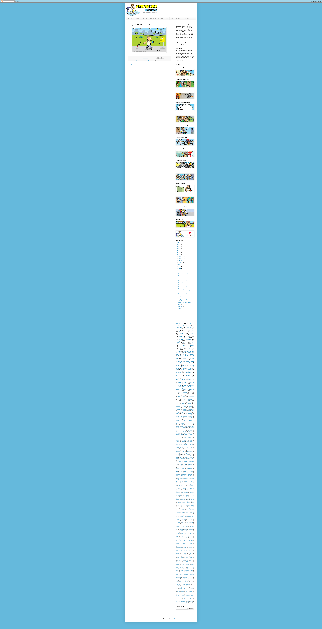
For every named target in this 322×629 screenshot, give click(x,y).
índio (184, 378)
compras (183, 421)
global (187, 560)
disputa (190, 431)
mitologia (186, 574)
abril (179, 272)
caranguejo (184, 440)
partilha (178, 585)
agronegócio (178, 522)
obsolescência (179, 376)
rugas (191, 594)
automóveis (178, 374)
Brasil (188, 336)
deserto (189, 403)
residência (188, 376)
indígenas (183, 498)
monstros (183, 575)
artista (187, 526)
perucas (192, 585)
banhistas (188, 428)
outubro (180, 260)
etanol (183, 556)
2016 (178, 317)
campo (184, 368)
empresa (179, 397)
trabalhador (178, 474)
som (191, 392)
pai (181, 582)
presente (187, 589)
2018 (178, 313)
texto (191, 598)
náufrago (190, 506)
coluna (192, 485)
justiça (193, 501)
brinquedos (178, 451)
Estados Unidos (183, 393)
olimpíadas (187, 581)
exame (187, 556)
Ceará (185, 516)
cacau (191, 482)
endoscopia (184, 553)
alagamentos (178, 372)
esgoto (181, 348)
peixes (177, 349)
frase (176, 558)
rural (188, 400)
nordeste (179, 506)
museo (186, 578)
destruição (178, 340)
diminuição (179, 489)
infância (192, 564)
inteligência (179, 565)
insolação (177, 499)
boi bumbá (186, 532)
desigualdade (185, 409)
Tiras (172, 18)
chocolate (180, 485)
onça (179, 399)
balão (190, 364)
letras (188, 568)
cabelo (187, 482)
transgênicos (189, 513)
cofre (189, 485)
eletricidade (189, 443)
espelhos (189, 491)
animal (192, 478)
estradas (178, 556)
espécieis (192, 554)
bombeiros (178, 533)
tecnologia (178, 351)
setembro (180, 262)
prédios (177, 358)
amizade (177, 523)
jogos (182, 568)
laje (185, 568)
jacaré (193, 567)
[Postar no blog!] (158, 58)
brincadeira (183, 533)
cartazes (177, 539)
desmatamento (183, 331)
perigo (177, 354)
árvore (177, 330)
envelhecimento (181, 491)
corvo (187, 544)
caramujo (185, 537)
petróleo (184, 419)
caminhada (189, 536)
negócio (186, 580)
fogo (193, 355)
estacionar (178, 433)
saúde (177, 328)
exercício (185, 462)
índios (190, 378)
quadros (190, 510)
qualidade (190, 412)
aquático (182, 526)
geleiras (183, 560)
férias (187, 495)
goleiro (187, 454)
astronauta (192, 526)
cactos (177, 536)
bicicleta (177, 530)
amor (182, 478)
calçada (190, 368)
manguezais (178, 465)
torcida (190, 472)
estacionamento (185, 492)
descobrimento (191, 488)
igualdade (185, 563)
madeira (188, 339)
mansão (177, 571)
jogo (189, 410)
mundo (187, 359)
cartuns (177, 414)
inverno (177, 567)
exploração (186, 397)
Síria (188, 519)
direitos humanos (179, 550)
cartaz (191, 537)
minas (177, 574)
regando (190, 416)
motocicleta (185, 577)
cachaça (191, 534)
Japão (185, 517)
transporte (178, 389)
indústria (180, 382)
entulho (190, 553)
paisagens (178, 584)
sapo (191, 434)
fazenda (177, 423)
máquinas (183, 467)
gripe (178, 496)
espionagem (178, 492)
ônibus (177, 476)
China (191, 436)
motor (191, 577)
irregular (192, 499)
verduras (186, 417)
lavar (177, 419)
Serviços (187, 18)
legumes (187, 414)
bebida (179, 383)
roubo (182, 426)
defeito (177, 453)
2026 (178, 242)
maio (179, 270)
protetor (178, 510)
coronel (183, 441)
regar (191, 424)
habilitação (187, 496)
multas (186, 424)
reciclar (182, 592)
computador (189, 421)
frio (182, 454)
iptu (193, 423)
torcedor (183, 513)
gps (193, 495)
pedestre (186, 374)
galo (193, 558)
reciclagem (178, 592)
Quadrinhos (179, 18)
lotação (182, 570)
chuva (192, 361)
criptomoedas (178, 546)
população (192, 445)
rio (183, 352)
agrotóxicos (191, 385)
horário (191, 561)
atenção (181, 481)
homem (180, 561)
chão (185, 485)
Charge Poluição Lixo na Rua (184, 286)
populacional (178, 509)
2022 (178, 250)
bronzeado (178, 438)
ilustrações (188, 362)
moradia (180, 357)
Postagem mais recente (134, 64)
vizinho (187, 381)
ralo (193, 395)
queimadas (184, 358)
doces (187, 551)
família (178, 454)
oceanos (189, 352)
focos (180, 362)
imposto (177, 455)
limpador (177, 570)
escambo (182, 554)
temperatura (191, 426)
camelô (183, 484)
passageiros (183, 585)
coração (177, 544)
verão (184, 389)
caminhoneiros (178, 537)
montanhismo (178, 577)
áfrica (191, 602)
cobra (185, 540)
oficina (181, 581)
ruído (177, 417)
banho (177, 529)
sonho (191, 471)
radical (187, 591)
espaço (187, 554)
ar (193, 337)
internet (185, 342)
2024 (178, 246)
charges (136, 60)
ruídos (177, 471)
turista (187, 599)
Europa (179, 517)
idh (180, 563)
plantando (178, 365)
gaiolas (189, 558)
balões (185, 364)
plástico (190, 508)
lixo (151, 60)
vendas (177, 475)
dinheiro (178, 337)
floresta (185, 330)
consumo (189, 366)
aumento (186, 481)
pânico (191, 447)
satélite (192, 595)
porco (185, 588)
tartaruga (192, 382)
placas (186, 508)
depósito (177, 488)
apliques (177, 526)
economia (177, 395)
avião (178, 527)
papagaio (177, 468)
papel (193, 584)
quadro (184, 510)
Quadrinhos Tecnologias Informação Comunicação (184, 289)
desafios (182, 443)
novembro (180, 258)
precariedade (181, 589)
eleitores (187, 489)
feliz (182, 557)
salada (183, 512)
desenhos (190, 399)
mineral (181, 574)
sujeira (188, 340)
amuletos (183, 523)
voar (176, 602)
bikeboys (182, 530)
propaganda (178, 406)
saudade (187, 512)
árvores (192, 335)
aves (193, 381)
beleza (185, 529)
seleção (192, 512)
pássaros (177, 416)
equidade (177, 554)
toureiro (183, 599)
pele (188, 585)
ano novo (190, 523)
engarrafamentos (179, 444)
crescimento (191, 461)
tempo (191, 448)
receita (191, 591)
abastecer (177, 520)
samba (183, 595)
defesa (192, 546)
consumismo (188, 372)
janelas (178, 568)
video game (183, 601)
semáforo (184, 406)
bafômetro (192, 481)
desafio (184, 547)
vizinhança (183, 475)
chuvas (179, 355)
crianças (179, 385)
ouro (192, 581)
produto (192, 589)
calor (180, 336)
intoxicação (183, 499)
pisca (181, 508)
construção (189, 451)
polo (176, 588)
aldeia (183, 522)
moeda (178, 505)
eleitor (191, 417)
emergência (186, 453)
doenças (186, 337)
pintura (186, 390)
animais (192, 333)
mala (192, 570)
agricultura (190, 419)
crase (191, 544)
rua (156, 60)
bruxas (177, 534)
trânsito (181, 339)
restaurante (178, 512)
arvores (177, 481)
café (182, 536)
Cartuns (138, 18)
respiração (187, 371)
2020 (178, 254)
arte (182, 413)
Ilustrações (153, 18)
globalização (188, 423)
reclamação (187, 592)
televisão (181, 417)
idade (177, 563)
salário (181, 471)
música (186, 383)
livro (178, 424)
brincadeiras (190, 533)
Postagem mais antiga (165, 64)
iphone (188, 567)
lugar (179, 412)
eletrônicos (186, 355)
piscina (187, 587)
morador (177, 434)
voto (178, 428)
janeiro (180, 308)
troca (176, 515)
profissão (192, 509)
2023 (178, 248)
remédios (177, 426)
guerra (184, 405)
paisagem (190, 582)
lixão (191, 414)
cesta (186, 539)
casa (177, 369)
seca (179, 392)
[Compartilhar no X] (160, 58)
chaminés (190, 420)
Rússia (190, 407)
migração (190, 433)
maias (187, 503)
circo (176, 540)
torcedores (178, 599)
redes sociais (183, 346)
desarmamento (183, 488)
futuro (181, 464)
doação (177, 551)
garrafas (182, 400)
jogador (184, 501)
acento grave (189, 520)
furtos (177, 464)
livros (193, 410)
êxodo (186, 436)
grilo (176, 561)
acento (183, 520)
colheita (185, 461)
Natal (184, 399)
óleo (184, 407)
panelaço (183, 584)
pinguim (178, 587)
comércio (180, 361)
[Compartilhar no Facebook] (161, 58)
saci (186, 448)
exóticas (192, 556)
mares (182, 571)
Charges (145, 18)
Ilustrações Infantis (163, 18)
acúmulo (182, 428)
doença (178, 410)
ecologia (188, 327)
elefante (177, 553)
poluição (153, 60)
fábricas (192, 351)
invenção (190, 565)
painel (185, 582)
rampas (177, 448)
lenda (184, 502)
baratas (181, 529)
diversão (190, 550)
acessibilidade (178, 437)
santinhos (188, 595)
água (192, 331)
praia (179, 352)
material (190, 571)
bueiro (183, 379)
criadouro (192, 358)
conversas (190, 543)
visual (177, 516)
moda (182, 424)
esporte (184, 410)
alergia (191, 522)
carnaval (190, 402)
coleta (183, 403)
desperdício (178, 405)
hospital (188, 375)
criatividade (185, 486)
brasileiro (190, 437)
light (192, 568)
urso (176, 393)
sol (191, 400)
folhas (182, 414)
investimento (182, 567)
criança (189, 386)
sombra (190, 406)
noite (180, 419)
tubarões (184, 474)
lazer (178, 502)
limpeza (189, 388)
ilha (191, 454)
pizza (192, 587)
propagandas (185, 447)
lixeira (181, 445)
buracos (181, 534)
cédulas (183, 546)
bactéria (187, 527)
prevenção (189, 468)
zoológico (190, 475)
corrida (182, 544)
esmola (177, 388)
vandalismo (190, 474)
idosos (178, 498)
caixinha (192, 460)
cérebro (188, 546)
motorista (180, 390)
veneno (192, 427)
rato (182, 448)
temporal (177, 402)
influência (187, 564)
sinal (176, 436)
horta (190, 405)
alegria (187, 522)
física (184, 433)
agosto (180, 264)
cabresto (184, 438)
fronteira (184, 558)
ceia (176, 485)
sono (186, 426)
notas (191, 580)
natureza (182, 333)
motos (192, 397)
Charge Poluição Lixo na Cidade (185, 293)
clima (191, 440)
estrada (191, 492)
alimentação (178, 364)
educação (148, 60)
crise (189, 348)
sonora (192, 383)
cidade (143, 60)
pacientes (177, 582)
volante (177, 450)
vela (191, 599)
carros (192, 342)
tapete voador (179, 598)
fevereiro (180, 306)
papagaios (188, 584)
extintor (192, 453)
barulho (182, 369)
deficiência (190, 430)
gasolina (182, 423)
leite (181, 502)
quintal (177, 381)
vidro (188, 601)
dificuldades (178, 431)
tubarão (180, 515)
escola (183, 395)
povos (183, 509)
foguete (179, 495)
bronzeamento (189, 413)
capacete (177, 440)
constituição (191, 389)
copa (178, 430)
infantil (177, 371)
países (177, 508)
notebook (184, 506)
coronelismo (189, 441)
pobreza (186, 445)
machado (187, 570)
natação (187, 505)
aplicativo (185, 479)
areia (191, 393)
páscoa (178, 591)
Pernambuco (178, 519)
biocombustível (189, 530)
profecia (187, 509)
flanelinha (186, 444)
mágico (191, 578)
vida (188, 458)
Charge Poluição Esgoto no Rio (185, 284)
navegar (192, 505)
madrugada (190, 464)
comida (177, 379)
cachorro (190, 438)
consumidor (178, 543)
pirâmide (183, 587)
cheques (191, 539)
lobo (193, 502)
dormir (191, 551)
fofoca (191, 557)
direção (184, 431)
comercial (177, 441)
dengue (186, 351)
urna (188, 427)
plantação (178, 368)
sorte (177, 472)
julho (179, 266)
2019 (178, 311)
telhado (185, 598)
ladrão (185, 464)
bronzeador (186, 460)
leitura (177, 445)
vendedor (177, 601)
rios (183, 594)
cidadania (140, 60)
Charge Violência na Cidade (184, 302)
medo (177, 457)
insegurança (190, 498)
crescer (178, 486)
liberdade (189, 502)
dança (191, 486)
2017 (178, 315)
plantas (185, 382)
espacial (179, 462)
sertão (177, 413)
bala (192, 527)
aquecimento (182, 335)
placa (191, 457)
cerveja (182, 539)
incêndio (180, 366)
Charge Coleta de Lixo (183, 292)
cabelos (186, 534)
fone (183, 495)
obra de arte (189, 467)
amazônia (190, 450)
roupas (187, 594)
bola (193, 428)
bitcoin (177, 532)
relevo (193, 592)
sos (181, 472)
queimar (192, 390)
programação (178, 469)
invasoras (185, 565)
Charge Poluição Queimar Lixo (185, 280)
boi (180, 532)
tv (191, 374)
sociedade (186, 471)
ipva (188, 499)
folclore (191, 444)
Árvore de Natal (185, 602)
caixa (184, 451)
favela (178, 557)
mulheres (182, 505)
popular (180, 588)
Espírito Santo (191, 516)
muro (182, 578)
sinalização (183, 458)
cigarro (177, 421)
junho (179, 268)
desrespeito (187, 328)
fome (189, 395)
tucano (181, 436)
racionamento (185, 469)
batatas (183, 482)
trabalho (185, 365)
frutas (192, 359)
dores (183, 489)
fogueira (177, 400)
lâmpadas (179, 503)
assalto (183, 396)
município (177, 578)
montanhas (190, 575)
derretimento (179, 547)
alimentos (186, 361)
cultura (177, 443)
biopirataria (184, 402)
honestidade (185, 561)
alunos (178, 478)
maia (183, 503)
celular (177, 342)
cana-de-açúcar (189, 484)
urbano (183, 427)
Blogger (174, 618)
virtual (191, 601)
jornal (189, 501)
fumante (190, 462)
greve (191, 560)
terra (182, 381)
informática (190, 455)
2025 (178, 244)
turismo (185, 515)
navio (181, 580)
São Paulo (184, 519)
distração (192, 409)
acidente (192, 458)
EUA (179, 396)
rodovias (187, 434)
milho (181, 457)
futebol (189, 379)
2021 (178, 252)
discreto (185, 550)
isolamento (179, 501)
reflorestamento (184, 416)
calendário (178, 484)
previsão (179, 447)
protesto (177, 458)
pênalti (182, 591)
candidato (177, 420)
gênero (181, 496)
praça (177, 589)
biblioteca (191, 529)
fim (176, 495)
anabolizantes (187, 478)
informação (183, 455)
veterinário (191, 515)
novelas (177, 581)
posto (182, 434)
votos (185, 385)
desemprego (180, 359)
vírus (180, 602)
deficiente (183, 430)
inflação (182, 564)
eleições (177, 375)
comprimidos (190, 540)
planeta (184, 325)
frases (180, 558)
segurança (185, 392)
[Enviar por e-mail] (157, 58)
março (179, 304)
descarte (189, 369)
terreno (178, 513)
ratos (191, 469)
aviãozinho (182, 527)
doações (182, 551)
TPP (192, 519)
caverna (183, 420)
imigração (177, 564)
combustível (178, 409)
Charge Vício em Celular (183, 282)
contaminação (191, 396)
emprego (178, 378)
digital (181, 453)
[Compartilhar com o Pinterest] (163, 58)
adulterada (179, 460)
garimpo (178, 560)
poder (183, 468)
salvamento (178, 595)
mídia (177, 580)
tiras (180, 343)
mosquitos (191, 354)
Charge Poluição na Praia (184, 273)
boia (191, 532)
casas (177, 403)
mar (193, 346)
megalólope (191, 465)
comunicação (181, 386)
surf (185, 472)
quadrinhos (188, 357)
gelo (183, 388)
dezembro (180, 256)
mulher (178, 467)
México (190, 517)
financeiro (186, 557)
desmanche (190, 547)
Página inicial (130, 18)
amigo (185, 437)
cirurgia (180, 540)
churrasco (179, 461)
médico (186, 457)
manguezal (185, 465)
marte (186, 571)
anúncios (179, 479)
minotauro (192, 503)
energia (192, 489)
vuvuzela (181, 516)
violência (184, 354)
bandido (178, 482)
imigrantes (190, 563)
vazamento (178, 407)
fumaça (192, 345)
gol (190, 495)
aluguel (183, 450)
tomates (178, 427)
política (183, 412)
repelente (179, 594)
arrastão (190, 479)
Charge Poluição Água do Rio (185, 279)
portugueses (190, 588)
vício (193, 343)
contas (184, 543)
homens (192, 496)
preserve (192, 365)
